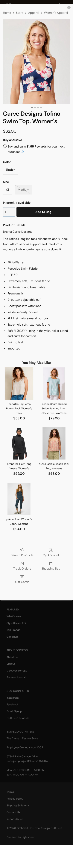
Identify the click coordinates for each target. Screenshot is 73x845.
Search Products (22, 555)
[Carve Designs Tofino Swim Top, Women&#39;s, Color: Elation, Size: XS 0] (36, 61)
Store (19, 13)
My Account (51, 555)
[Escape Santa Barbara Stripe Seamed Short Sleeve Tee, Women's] (54, 383)
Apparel (33, 13)
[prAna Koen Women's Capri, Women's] (19, 499)
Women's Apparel (56, 13)
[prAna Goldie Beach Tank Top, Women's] (54, 443)
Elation (11, 170)
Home (7, 13)
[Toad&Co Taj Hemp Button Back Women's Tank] (19, 383)
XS (8, 190)
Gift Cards (22, 582)
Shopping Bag (50, 568)
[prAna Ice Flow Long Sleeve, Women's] (19, 443)
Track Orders (22, 568)
